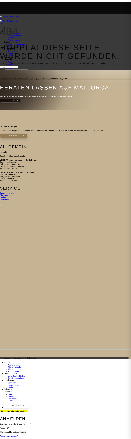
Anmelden (23, 432)
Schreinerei (12, 383)
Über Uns (8, 60)
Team (10, 62)
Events (10, 68)
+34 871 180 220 (10, 168)
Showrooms (13, 399)
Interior (10, 387)
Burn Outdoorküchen (16, 378)
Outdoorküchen (10, 42)
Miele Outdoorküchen (16, 376)
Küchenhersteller (15, 367)
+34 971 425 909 (10, 181)
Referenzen (9, 57)
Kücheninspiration (15, 369)
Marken (11, 397)
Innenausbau (13, 385)
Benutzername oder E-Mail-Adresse (15, 424)
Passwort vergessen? (9, 436)
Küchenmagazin (14, 40)
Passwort (4, 428)
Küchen (7, 362)
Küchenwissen (14, 365)
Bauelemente (9, 49)
